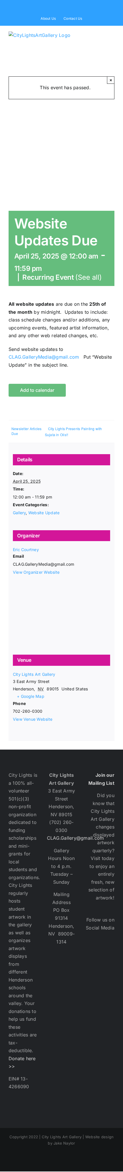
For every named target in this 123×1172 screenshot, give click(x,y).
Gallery (19, 512)
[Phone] (109, 989)
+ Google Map (30, 696)
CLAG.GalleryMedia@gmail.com (44, 357)
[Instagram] (93, 971)
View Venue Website (32, 719)
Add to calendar (37, 390)
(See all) (88, 277)
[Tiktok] (93, 989)
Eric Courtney (26, 549)
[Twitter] (109, 953)
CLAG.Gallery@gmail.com (75, 838)
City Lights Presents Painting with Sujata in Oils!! (73, 431)
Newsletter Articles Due (26, 431)
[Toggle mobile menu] (112, 35)
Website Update (43, 512)
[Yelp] (109, 971)
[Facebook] (93, 953)
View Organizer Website (36, 572)
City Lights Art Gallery (34, 674)
